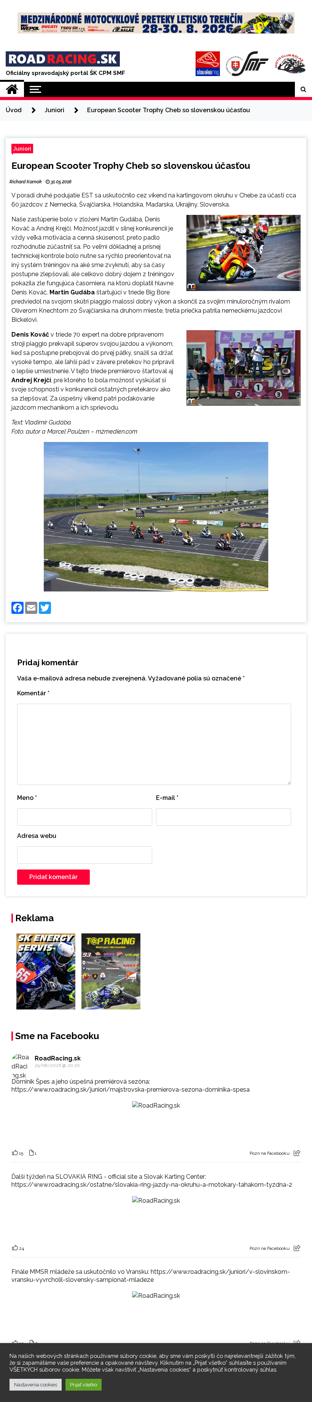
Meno (27, 797)
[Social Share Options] (297, 1153)
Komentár (33, 693)
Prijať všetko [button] (83, 1385)
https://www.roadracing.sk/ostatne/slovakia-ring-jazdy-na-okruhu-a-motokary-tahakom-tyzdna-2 (151, 1184)
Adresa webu (36, 835)
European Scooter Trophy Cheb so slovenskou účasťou (130, 165)
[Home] (12, 89)
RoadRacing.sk (58, 1058)
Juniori (22, 148)
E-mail (167, 797)
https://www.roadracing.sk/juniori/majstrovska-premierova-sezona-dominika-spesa (130, 1089)
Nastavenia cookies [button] (35, 1385)
